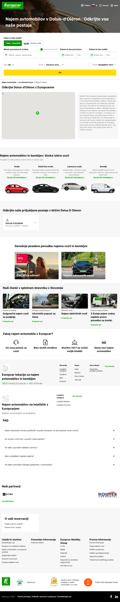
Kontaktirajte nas (64, 597)
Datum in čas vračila (98, 49)
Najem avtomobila (9, 82)
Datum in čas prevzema (71, 49)
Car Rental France (26, 82)
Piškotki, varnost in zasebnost (44, 597)
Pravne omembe (24, 597)
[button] (37, 113)
